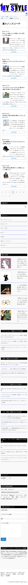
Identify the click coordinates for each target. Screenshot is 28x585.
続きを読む (14, 51)
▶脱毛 (2, 236)
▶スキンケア (4, 224)
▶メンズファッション (6, 219)
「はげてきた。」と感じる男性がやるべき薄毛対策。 (14, 369)
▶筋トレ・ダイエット (6, 241)
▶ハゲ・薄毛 (4, 228)
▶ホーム (3, 572)
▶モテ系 (3, 245)
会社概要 (8, 575)
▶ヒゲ (2, 232)
